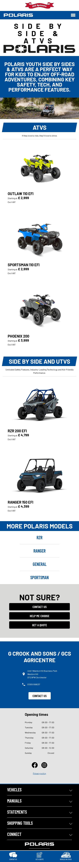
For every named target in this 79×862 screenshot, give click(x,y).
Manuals (14, 800)
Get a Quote (39, 625)
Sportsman (39, 577)
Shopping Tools (20, 823)
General (39, 564)
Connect (14, 834)
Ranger (39, 550)
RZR (39, 537)
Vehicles (14, 789)
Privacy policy (39, 773)
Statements (17, 812)
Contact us (40, 607)
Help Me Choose (39, 616)
